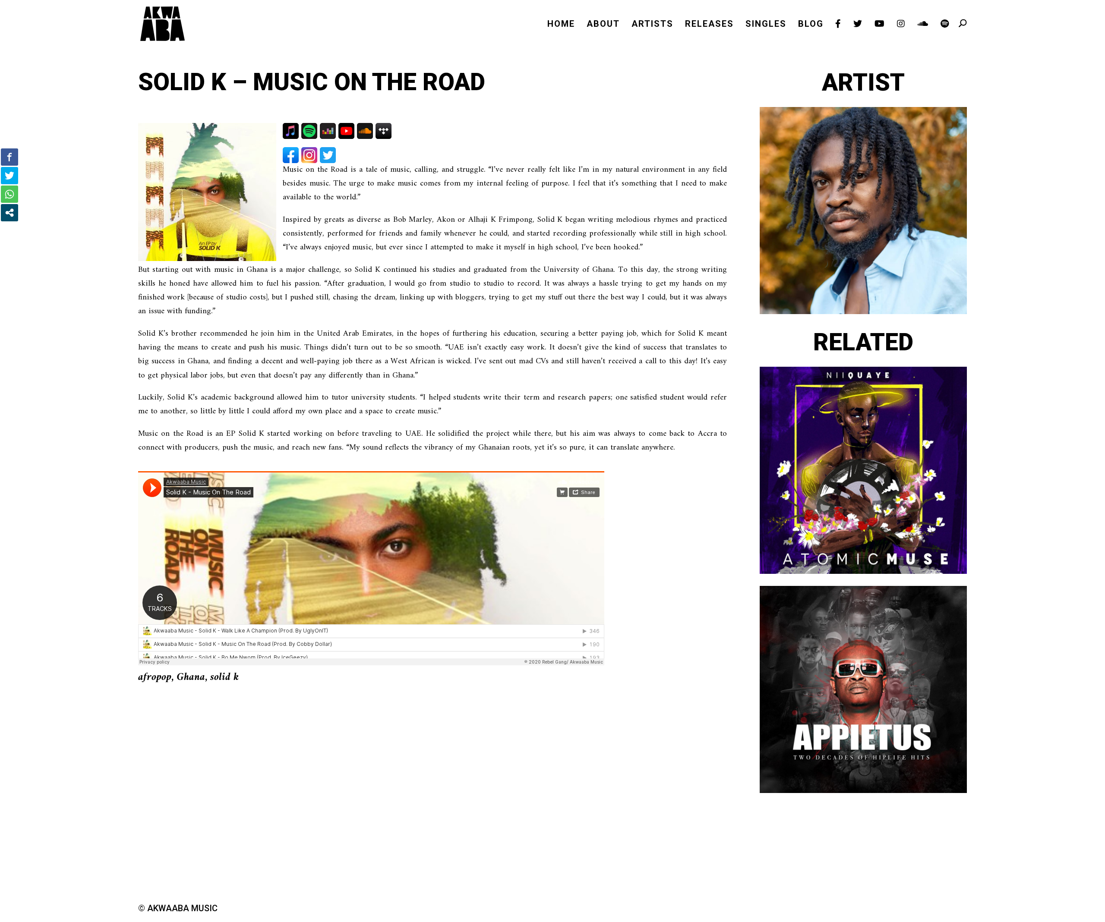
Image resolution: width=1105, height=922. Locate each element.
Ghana (191, 677)
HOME (561, 25)
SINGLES (765, 25)
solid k (224, 677)
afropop (154, 677)
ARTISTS (652, 25)
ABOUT (603, 25)
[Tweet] (9, 175)
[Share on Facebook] (9, 157)
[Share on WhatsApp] (9, 194)
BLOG (811, 25)
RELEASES (709, 25)
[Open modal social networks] (9, 212)
